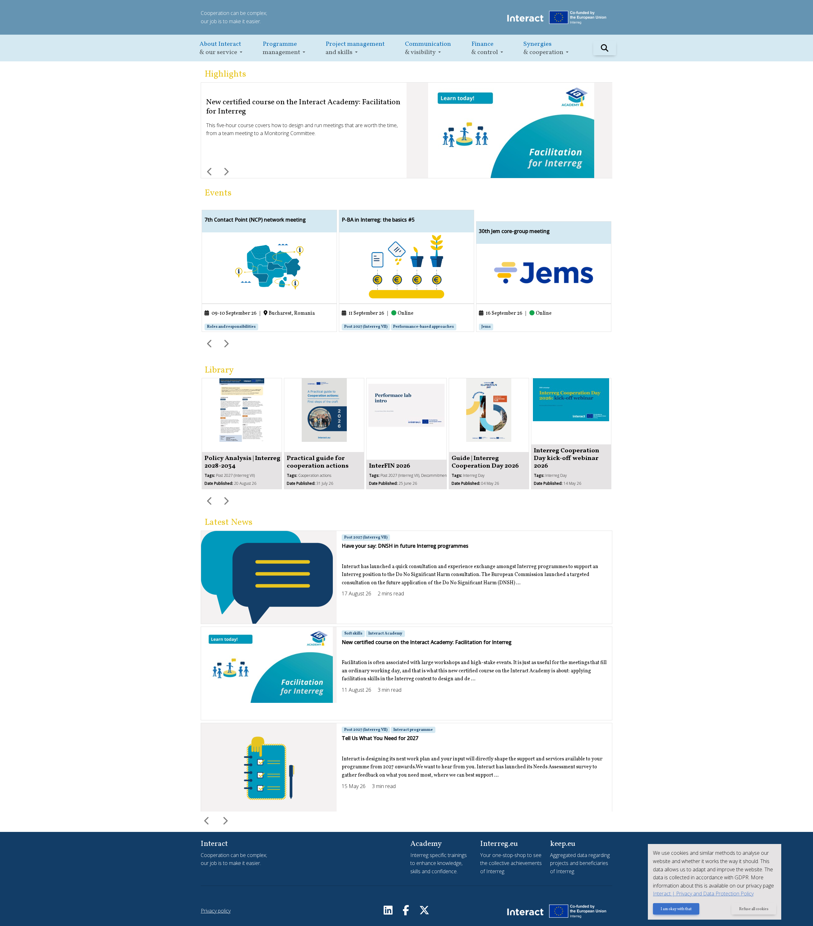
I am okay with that (676, 909)
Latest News (228, 522)
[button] (221, 48)
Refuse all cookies (754, 909)
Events (218, 193)
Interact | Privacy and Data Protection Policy (703, 893)
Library (219, 370)
